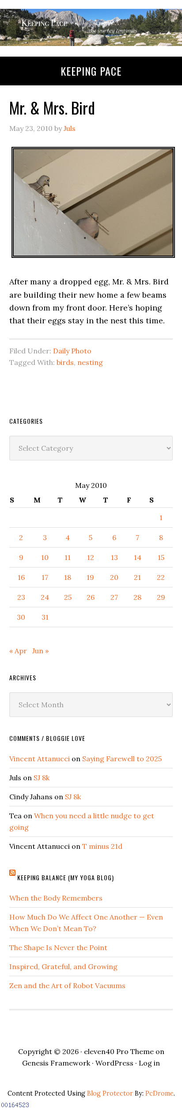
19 (90, 577)
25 (68, 597)
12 (90, 557)
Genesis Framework (56, 1062)
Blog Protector (110, 1093)
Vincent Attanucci (39, 758)
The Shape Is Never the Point (58, 947)
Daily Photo (72, 350)
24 (45, 597)
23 (21, 597)
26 (91, 597)
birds (65, 362)
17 (45, 577)
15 (161, 557)
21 (137, 577)
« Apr (18, 650)
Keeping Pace (91, 71)
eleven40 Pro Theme (119, 1051)
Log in (149, 1062)
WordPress (114, 1062)
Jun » (40, 650)
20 (114, 577)
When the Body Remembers (55, 897)
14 (137, 557)
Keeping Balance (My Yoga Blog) (65, 877)
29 (161, 597)
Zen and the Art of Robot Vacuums (67, 985)
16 (21, 577)
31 (45, 617)
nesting (90, 362)
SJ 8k (41, 777)
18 (67, 577)
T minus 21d (102, 846)
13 (114, 557)
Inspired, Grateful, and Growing (63, 966)
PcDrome (159, 1093)
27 (114, 597)
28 (137, 597)
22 (161, 577)
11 (67, 557)
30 (21, 617)
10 (45, 557)
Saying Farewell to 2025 (122, 758)
